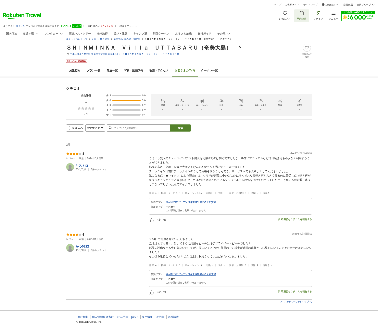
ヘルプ (277, 4)
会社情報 (83, 317)
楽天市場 (348, 4)
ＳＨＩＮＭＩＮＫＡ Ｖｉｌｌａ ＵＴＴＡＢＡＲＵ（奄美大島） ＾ (154, 47)
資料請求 (173, 317)
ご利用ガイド (292, 4)
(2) (185, 70)
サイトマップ (310, 4)
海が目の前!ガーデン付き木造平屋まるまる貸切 (191, 202)
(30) (133, 70)
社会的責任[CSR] (127, 317)
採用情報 (147, 317)
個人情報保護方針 (103, 317)
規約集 (160, 317)
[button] (106, 167)
